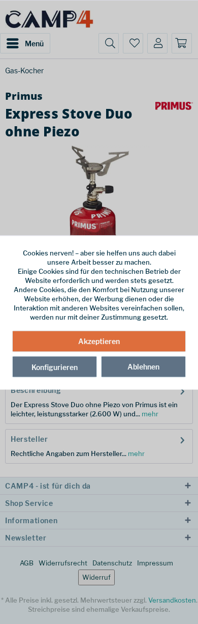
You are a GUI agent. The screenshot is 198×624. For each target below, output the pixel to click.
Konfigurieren (54, 366)
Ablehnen (143, 366)
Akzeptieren (99, 340)
